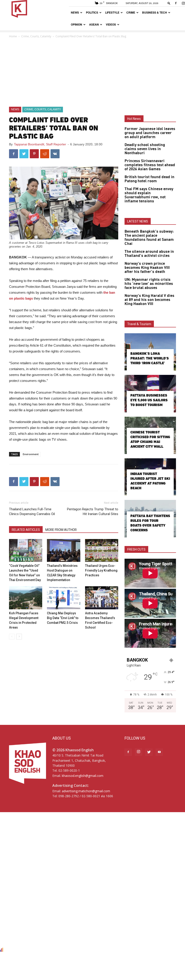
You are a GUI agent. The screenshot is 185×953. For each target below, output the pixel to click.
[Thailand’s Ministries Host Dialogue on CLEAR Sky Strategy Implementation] (63, 550)
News (75, 12)
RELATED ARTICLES (26, 530)
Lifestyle (112, 12)
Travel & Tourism (139, 324)
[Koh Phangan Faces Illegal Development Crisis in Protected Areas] (25, 597)
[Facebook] (175, 3)
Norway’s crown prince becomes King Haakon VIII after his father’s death (147, 268)
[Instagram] (138, 752)
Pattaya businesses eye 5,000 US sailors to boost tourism (149, 400)
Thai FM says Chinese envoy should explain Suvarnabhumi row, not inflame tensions (149, 195)
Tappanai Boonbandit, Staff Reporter (40, 144)
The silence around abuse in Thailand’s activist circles (149, 254)
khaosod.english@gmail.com (82, 775)
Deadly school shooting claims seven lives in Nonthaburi (145, 149)
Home (13, 36)
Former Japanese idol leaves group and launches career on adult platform (150, 133)
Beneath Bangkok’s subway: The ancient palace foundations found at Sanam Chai (149, 237)
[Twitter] (149, 752)
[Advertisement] (92, 72)
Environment (31, 454)
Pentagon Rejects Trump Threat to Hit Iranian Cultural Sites (92, 511)
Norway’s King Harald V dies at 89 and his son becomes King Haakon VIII (149, 300)
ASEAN (94, 24)
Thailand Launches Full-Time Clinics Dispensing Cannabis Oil (32, 511)
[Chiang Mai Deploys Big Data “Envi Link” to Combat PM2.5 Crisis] (63, 597)
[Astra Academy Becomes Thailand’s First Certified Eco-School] (101, 597)
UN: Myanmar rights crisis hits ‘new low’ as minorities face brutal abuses (149, 284)
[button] (169, 3)
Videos (111, 24)
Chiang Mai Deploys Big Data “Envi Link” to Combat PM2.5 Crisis (63, 617)
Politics (92, 12)
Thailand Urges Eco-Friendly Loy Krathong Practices (101, 570)
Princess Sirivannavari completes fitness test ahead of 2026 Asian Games (150, 165)
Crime (130, 12)
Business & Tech (154, 12)
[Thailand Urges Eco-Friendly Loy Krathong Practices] (101, 550)
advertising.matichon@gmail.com (86, 791)
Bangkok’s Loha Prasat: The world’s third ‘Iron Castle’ (149, 358)
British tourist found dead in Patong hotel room (149, 179)
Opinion (76, 24)
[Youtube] (159, 752)
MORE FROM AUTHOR (61, 530)
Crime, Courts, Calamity (36, 36)
